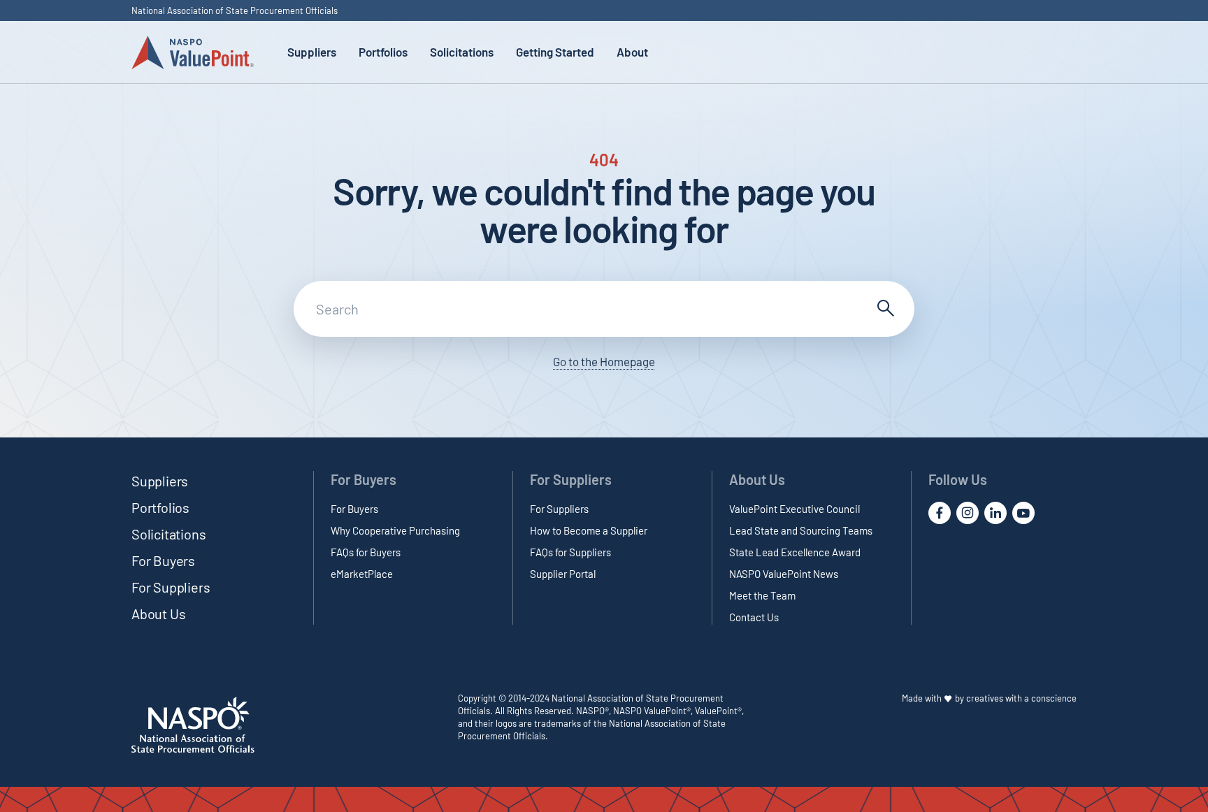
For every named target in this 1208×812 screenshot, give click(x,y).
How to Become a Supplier (588, 530)
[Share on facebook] (939, 513)
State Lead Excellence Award (795, 552)
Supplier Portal (563, 573)
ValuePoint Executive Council (794, 508)
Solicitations (462, 52)
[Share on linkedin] (995, 513)
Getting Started (555, 52)
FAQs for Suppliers (570, 552)
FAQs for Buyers (366, 552)
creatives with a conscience (1021, 698)
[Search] (884, 309)
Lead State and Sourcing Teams (800, 530)
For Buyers (163, 560)
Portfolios (383, 52)
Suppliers (311, 52)
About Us (158, 613)
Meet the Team (762, 595)
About (632, 52)
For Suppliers (170, 587)
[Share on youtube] (1023, 513)
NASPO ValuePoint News (783, 573)
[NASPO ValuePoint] (192, 51)
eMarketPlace (362, 573)
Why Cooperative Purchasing (395, 530)
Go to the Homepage (604, 361)
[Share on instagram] (967, 513)
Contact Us (754, 617)
